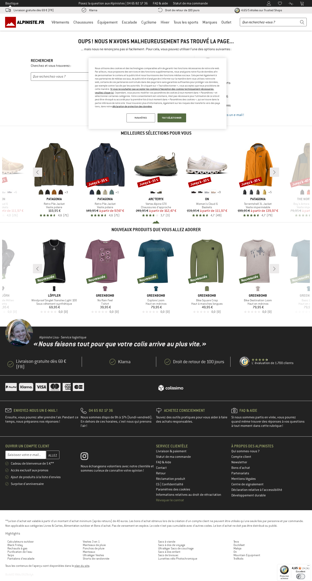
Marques (209, 22)
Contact (161, 468)
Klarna (93, 10)
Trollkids (238, 558)
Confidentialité (172, 484)
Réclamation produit (170, 479)
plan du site (81, 566)
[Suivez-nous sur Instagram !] (87, 457)
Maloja (237, 548)
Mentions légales (243, 479)
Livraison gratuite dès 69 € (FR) (34, 10)
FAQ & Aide (163, 462)
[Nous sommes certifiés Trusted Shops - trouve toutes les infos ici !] (244, 361)
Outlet (226, 22)
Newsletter (239, 462)
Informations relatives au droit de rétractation (188, 495)
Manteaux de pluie (94, 545)
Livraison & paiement (171, 451)
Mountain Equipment (246, 555)
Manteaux (89, 552)
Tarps (10, 555)
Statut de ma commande (173, 457)
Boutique (11, 3)
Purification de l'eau (19, 552)
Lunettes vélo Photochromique (177, 558)
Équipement (107, 22)
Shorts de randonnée (96, 558)
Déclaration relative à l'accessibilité (256, 490)
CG (158, 484)
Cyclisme (148, 22)
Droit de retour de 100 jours (182, 10)
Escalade (129, 22)
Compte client (241, 457)
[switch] (300, 576)
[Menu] (308, 566)
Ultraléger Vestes (93, 555)
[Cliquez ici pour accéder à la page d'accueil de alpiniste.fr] (26, 22)
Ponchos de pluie (93, 548)
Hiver (165, 22)
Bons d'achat (240, 468)
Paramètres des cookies (173, 489)
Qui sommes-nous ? (245, 451)
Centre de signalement (247, 484)
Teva (236, 541)
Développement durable (248, 495)
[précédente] (37, 172)
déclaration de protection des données (132, 106)
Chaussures (83, 22)
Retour (161, 473)
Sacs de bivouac (168, 555)
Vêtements (60, 22)
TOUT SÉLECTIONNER (172, 117)
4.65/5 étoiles (261, 10)
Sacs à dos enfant (169, 552)
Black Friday (15, 545)
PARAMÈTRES (141, 117)
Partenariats (240, 473)
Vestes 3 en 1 (91, 541)
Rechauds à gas (17, 548)
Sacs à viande (166, 541)
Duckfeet (239, 545)
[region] (157, 93)
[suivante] (274, 172)
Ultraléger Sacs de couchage (176, 548)
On (235, 552)
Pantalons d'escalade (20, 558)
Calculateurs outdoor (20, 541)
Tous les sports (186, 22)
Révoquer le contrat (170, 500)
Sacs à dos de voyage (171, 545)
